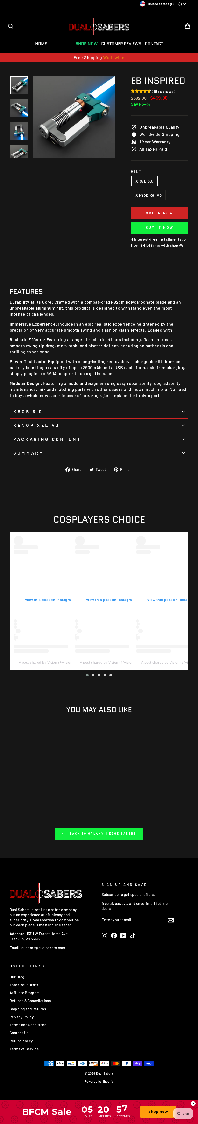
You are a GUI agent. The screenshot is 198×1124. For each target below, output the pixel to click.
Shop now (158, 1112)
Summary (28, 453)
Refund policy (21, 1041)
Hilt (136, 171)
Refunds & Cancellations (30, 1000)
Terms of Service (24, 1049)
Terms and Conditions (28, 1025)
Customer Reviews (121, 44)
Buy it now (160, 228)
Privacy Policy (22, 1017)
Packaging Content (47, 439)
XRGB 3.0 (144, 181)
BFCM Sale (61, 44)
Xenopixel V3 (148, 195)
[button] (87, 675)
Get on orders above (98, 57)
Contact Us (19, 1033)
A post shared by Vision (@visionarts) (49, 662)
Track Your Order (24, 985)
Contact (154, 44)
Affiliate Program (25, 993)
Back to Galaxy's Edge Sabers (102, 833)
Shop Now (87, 44)
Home (41, 44)
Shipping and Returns (28, 1009)
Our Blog (17, 977)
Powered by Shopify (99, 1081)
